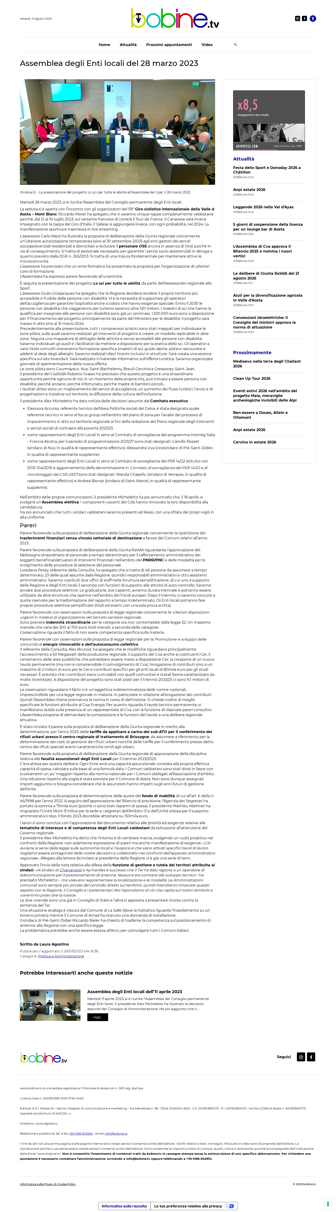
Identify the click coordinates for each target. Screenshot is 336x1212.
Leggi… (97, 1017)
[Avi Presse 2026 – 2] (269, 120)
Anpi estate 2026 (249, 190)
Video (207, 45)
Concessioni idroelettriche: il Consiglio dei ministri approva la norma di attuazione (264, 322)
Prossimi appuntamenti (169, 45)
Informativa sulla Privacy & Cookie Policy (48, 1184)
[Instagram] (297, 18)
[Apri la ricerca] (235, 45)
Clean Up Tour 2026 (251, 378)
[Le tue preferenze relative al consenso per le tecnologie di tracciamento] (328, 1204)
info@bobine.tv (116, 1133)
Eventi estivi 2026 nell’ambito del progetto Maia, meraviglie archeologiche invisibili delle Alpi (265, 396)
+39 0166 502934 (81, 1133)
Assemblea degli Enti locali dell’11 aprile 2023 (134, 991)
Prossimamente (252, 352)
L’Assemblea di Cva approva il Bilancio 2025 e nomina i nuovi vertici (262, 251)
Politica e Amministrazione (61, 956)
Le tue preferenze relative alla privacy (188, 1206)
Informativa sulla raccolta (124, 1206)
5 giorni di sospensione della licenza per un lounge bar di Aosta (268, 226)
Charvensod (70, 870)
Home (104, 45)
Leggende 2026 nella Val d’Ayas (263, 207)
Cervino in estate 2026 (254, 442)
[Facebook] (304, 18)
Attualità (128, 45)
